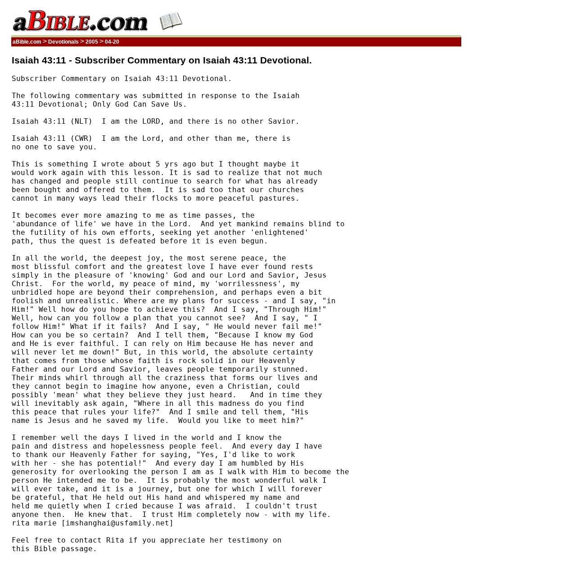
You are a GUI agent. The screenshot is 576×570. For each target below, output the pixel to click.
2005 (91, 42)
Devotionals (63, 42)
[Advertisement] (418, 190)
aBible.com (27, 42)
